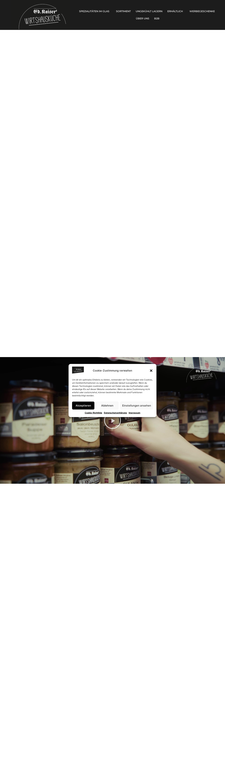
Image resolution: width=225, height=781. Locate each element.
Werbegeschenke (202, 11)
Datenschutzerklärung (115, 412)
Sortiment (123, 11)
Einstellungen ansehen (136, 405)
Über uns (142, 18)
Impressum (134, 412)
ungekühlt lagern (149, 11)
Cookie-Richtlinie (93, 412)
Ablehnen (107, 405)
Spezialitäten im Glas (94, 11)
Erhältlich (175, 11)
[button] (151, 370)
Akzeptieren (83, 405)
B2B (156, 18)
